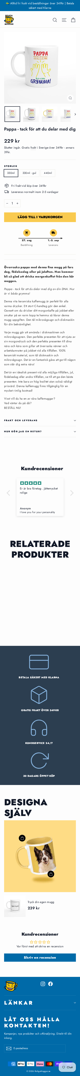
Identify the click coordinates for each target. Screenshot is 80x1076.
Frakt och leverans (21, 420)
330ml (11, 173)
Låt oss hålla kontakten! (32, 1022)
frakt (33, 148)
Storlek (10, 166)
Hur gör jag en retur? (23, 431)
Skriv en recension (40, 957)
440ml (48, 173)
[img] (40, 483)
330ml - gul (29, 173)
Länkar (18, 1002)
